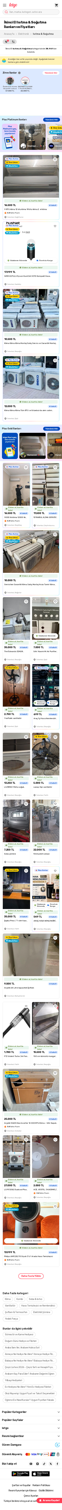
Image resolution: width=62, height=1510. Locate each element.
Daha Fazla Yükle (31, 1276)
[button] (5, 5)
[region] (32, 84)
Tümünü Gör (50, 73)
